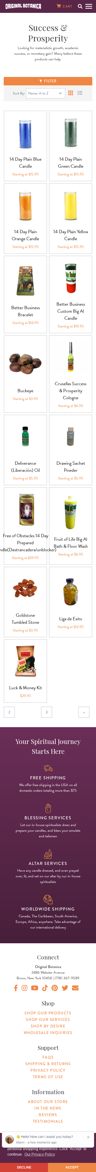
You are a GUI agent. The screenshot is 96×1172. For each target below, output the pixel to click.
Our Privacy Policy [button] (39, 1154)
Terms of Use (48, 1077)
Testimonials (48, 1121)
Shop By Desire (48, 1026)
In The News (48, 1108)
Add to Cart (25, 149)
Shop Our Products (47, 1013)
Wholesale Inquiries (48, 1032)
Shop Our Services (48, 1019)
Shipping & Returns (48, 1064)
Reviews (48, 1115)
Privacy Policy (48, 1070)
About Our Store (48, 1101)
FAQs (48, 1057)
